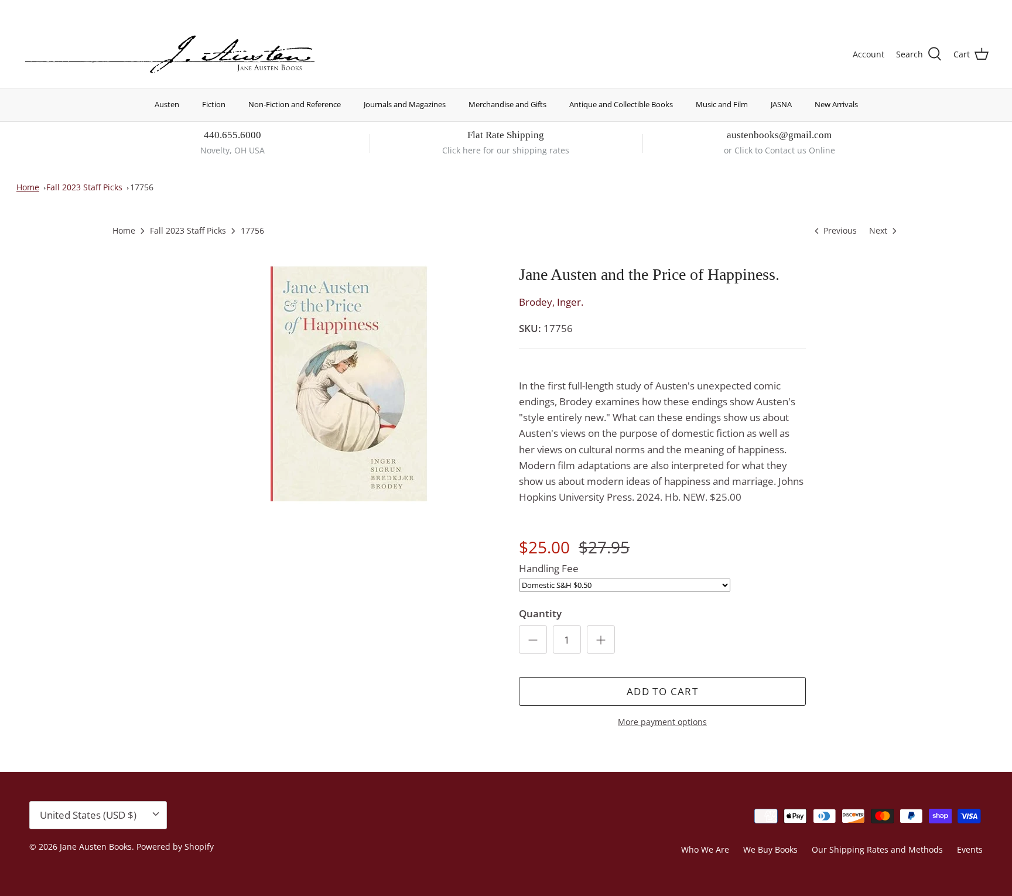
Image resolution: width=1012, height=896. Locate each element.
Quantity (540, 613)
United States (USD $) (934, 10)
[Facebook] (44, 9)
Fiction (213, 104)
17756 (141, 187)
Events (970, 849)
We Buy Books (770, 849)
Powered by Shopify (175, 846)
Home (27, 187)
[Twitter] (27, 9)
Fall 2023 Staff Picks (84, 187)
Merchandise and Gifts (507, 104)
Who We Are (705, 849)
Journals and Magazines (405, 104)
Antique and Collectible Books (621, 104)
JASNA (781, 104)
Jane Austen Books (96, 846)
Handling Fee (549, 568)
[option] (349, 384)
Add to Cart (662, 691)
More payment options (662, 722)
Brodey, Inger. (551, 302)
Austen (167, 104)
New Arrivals (836, 104)
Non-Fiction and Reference (294, 104)
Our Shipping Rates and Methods (877, 849)
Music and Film (722, 104)
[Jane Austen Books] (169, 55)
